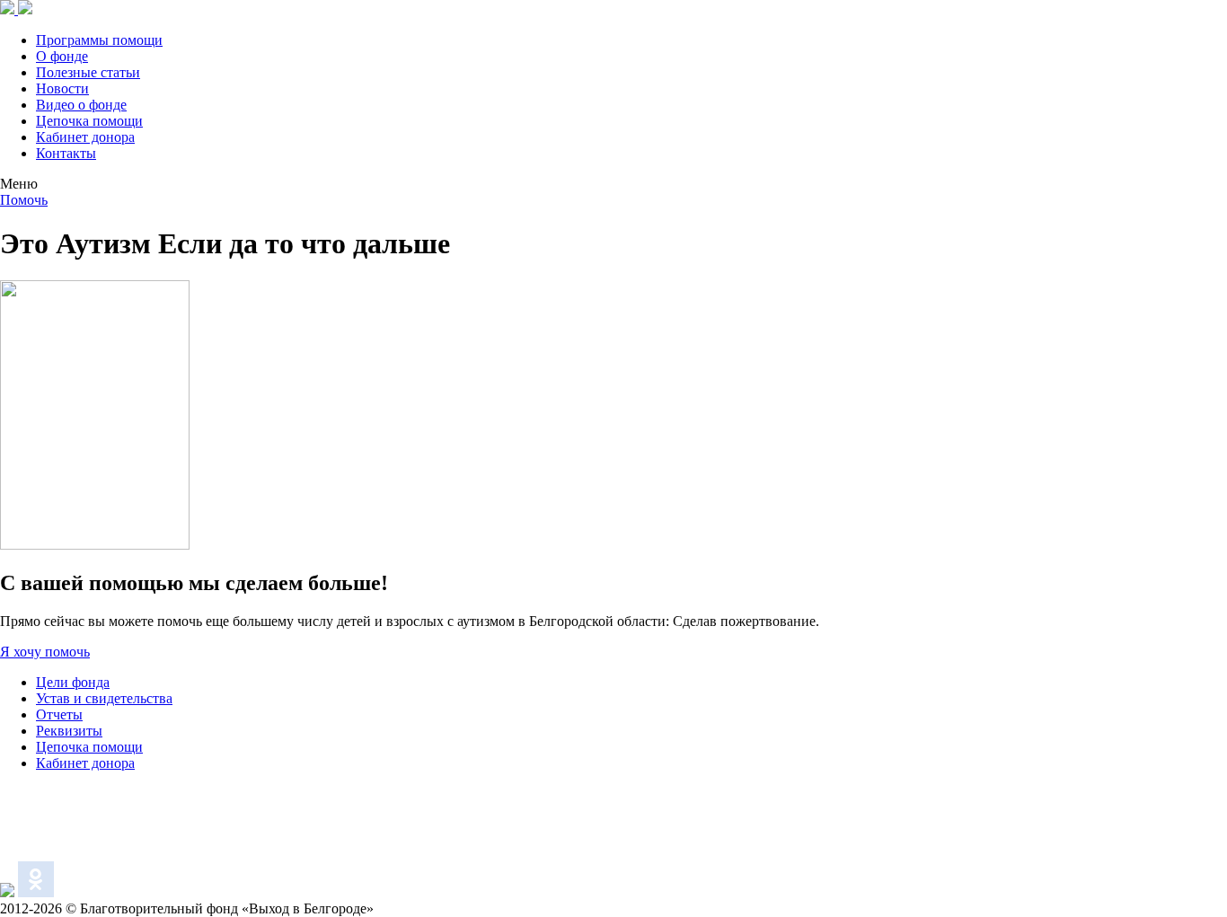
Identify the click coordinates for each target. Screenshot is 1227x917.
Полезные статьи (88, 72)
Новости (62, 88)
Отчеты (59, 714)
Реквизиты (69, 730)
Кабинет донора (85, 137)
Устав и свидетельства (104, 698)
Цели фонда (73, 682)
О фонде (62, 56)
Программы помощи (99, 40)
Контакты (66, 153)
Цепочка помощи (89, 120)
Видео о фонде (81, 104)
